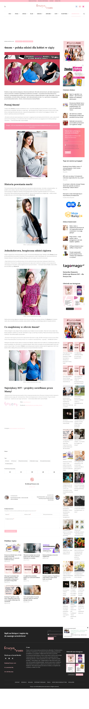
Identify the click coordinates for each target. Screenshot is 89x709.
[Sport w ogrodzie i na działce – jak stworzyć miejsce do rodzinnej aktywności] (65, 95)
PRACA (48, 682)
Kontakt (51, 0)
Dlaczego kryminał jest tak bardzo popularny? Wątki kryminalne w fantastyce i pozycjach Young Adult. (67, 358)
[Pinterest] (80, 6)
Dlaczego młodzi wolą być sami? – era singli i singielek (81, 592)
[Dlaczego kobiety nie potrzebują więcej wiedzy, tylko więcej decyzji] (68, 370)
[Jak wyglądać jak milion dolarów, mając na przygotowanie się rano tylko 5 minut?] (79, 370)
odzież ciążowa (9, 463)
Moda (16, 13)
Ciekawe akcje (75, 13)
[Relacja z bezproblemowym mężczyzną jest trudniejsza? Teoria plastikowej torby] (74, 600)
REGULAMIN (71, 682)
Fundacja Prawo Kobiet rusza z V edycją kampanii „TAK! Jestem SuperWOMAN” (72, 168)
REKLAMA (30, 682)
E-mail (66, 140)
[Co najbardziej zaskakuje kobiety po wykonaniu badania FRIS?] (32, 569)
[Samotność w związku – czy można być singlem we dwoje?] (79, 434)
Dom (56, 13)
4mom (7, 461)
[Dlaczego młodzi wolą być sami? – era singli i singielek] (81, 584)
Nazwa (7, 514)
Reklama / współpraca (43, 0)
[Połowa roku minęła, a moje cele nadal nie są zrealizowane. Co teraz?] (79, 501)
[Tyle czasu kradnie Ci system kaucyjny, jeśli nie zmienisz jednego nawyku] (32, 590)
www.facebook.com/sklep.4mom (33, 405)
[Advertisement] (44, 26)
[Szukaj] (84, 13)
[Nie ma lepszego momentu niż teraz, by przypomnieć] (68, 301)
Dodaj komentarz (9, 518)
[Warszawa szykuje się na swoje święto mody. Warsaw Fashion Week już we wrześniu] (32, 548)
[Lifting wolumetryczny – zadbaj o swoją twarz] (65, 247)
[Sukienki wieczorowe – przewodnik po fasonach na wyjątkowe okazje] (65, 122)
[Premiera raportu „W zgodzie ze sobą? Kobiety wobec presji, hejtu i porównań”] (51, 569)
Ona (9, 13)
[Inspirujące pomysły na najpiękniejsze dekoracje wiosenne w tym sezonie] (79, 566)
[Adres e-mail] (54, 472)
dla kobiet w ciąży (34, 461)
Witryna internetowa (47, 514)
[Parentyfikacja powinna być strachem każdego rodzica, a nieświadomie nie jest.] (79, 390)
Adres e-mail (27, 514)
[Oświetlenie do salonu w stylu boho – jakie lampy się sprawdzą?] (68, 524)
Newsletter (57, 0)
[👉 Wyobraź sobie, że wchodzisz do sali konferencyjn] (79, 301)
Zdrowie (48, 13)
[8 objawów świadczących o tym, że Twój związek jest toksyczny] (81, 600)
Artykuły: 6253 (32, 486)
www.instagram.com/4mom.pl (17, 428)
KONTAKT (17, 682)
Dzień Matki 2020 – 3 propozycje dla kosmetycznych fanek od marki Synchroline (79, 631)
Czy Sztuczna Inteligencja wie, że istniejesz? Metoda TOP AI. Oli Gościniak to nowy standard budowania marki (68, 488)
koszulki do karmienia (45, 461)
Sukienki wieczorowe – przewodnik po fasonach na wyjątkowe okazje (77, 122)
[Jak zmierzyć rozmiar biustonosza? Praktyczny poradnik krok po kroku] (65, 115)
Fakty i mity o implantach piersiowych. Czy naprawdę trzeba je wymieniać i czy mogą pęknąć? (77, 229)
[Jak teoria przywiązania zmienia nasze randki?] (68, 414)
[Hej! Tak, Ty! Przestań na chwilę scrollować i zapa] (79, 290)
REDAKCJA (23, 682)
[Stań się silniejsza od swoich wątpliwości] (51, 548)
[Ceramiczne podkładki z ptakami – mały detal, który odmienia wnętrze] (79, 524)
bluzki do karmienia (22, 461)
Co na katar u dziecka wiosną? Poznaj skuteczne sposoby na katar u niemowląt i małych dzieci (74, 185)
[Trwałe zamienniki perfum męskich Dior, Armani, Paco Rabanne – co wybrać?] (65, 253)
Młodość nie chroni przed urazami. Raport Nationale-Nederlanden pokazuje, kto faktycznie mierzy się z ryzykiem (68, 401)
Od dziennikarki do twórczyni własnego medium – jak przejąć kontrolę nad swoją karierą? (79, 487)
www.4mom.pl (26, 402)
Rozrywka (64, 13)
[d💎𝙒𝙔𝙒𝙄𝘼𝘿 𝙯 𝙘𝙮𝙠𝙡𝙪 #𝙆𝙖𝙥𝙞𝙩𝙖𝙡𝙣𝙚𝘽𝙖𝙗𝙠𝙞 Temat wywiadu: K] (68, 290)
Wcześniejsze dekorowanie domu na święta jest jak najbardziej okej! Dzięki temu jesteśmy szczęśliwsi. (79, 554)
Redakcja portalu (32, 0)
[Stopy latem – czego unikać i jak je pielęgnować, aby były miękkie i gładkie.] (65, 238)
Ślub (31, 13)
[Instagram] (83, 6)
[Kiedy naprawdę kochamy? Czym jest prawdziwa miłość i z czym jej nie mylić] (66, 600)
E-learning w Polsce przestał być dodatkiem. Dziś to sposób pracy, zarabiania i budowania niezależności (68, 512)
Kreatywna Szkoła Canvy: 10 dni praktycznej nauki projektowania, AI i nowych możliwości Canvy (77, 106)
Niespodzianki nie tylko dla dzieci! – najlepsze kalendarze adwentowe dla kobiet (68, 575)
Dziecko (39, 13)
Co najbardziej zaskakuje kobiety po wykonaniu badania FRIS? (32, 577)
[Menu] (5, 6)
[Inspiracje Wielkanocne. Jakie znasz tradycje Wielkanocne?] (68, 543)
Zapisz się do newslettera (59, 682)
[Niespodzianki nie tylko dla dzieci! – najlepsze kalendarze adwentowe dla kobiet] (68, 566)
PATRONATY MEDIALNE (39, 682)
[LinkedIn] (32, 472)
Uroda (24, 13)
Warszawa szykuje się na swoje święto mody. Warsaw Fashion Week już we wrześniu (32, 556)
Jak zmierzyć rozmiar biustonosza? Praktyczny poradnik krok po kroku (77, 115)
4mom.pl (13, 461)
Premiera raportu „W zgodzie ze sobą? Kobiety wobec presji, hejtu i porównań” (51, 577)
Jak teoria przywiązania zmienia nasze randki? (68, 421)
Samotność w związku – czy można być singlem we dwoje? (73, 592)
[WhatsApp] (43, 472)
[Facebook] (76, 6)
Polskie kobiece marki (28, 41)
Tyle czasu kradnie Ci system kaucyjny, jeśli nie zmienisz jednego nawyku (31, 598)
